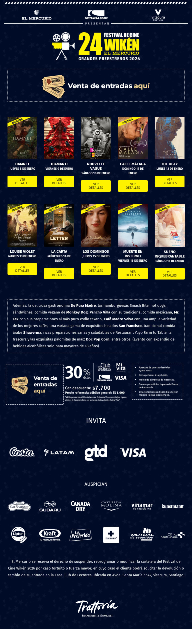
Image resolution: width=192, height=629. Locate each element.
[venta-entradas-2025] (34, 364)
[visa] (133, 444)
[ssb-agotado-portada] (170, 206)
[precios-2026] (95, 364)
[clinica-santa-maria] (172, 528)
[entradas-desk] (96, 72)
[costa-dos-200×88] (22, 444)
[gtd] (96, 444)
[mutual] (142, 528)
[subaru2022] (50, 500)
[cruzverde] (111, 528)
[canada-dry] (80, 500)
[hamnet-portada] (22, 118)
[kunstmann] (172, 500)
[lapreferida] (80, 528)
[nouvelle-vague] (96, 118)
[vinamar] (142, 500)
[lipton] (19, 528)
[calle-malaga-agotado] (133, 118)
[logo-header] (96, 34)
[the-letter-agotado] (59, 206)
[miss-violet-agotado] (22, 206)
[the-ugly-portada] (169, 118)
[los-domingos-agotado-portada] (96, 206)
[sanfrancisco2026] (19, 500)
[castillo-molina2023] (111, 500)
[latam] (59, 444)
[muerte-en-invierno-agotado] (133, 206)
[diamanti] (59, 118)
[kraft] (50, 528)
